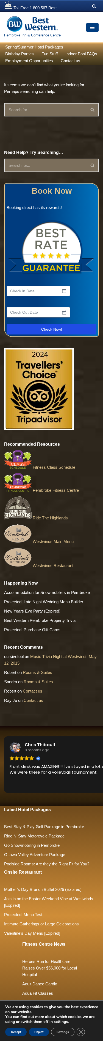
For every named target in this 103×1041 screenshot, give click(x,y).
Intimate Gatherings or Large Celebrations (41, 924)
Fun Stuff (49, 54)
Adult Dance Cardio (39, 984)
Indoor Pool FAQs (81, 54)
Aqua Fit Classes (37, 993)
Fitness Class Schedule (53, 467)
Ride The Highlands (50, 518)
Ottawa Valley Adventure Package (34, 854)
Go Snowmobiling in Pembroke (32, 845)
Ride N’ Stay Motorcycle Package (34, 836)
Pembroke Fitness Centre (55, 490)
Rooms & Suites (37, 672)
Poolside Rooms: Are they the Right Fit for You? (46, 864)
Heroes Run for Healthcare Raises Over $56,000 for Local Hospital (49, 968)
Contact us (70, 60)
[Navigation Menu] (92, 27)
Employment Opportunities (29, 60)
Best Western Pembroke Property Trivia (40, 620)
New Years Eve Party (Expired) (32, 611)
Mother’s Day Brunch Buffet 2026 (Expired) (43, 889)
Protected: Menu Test (23, 914)
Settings (63, 1032)
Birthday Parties (19, 54)
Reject (38, 1032)
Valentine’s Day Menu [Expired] (32, 933)
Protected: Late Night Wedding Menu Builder (43, 601)
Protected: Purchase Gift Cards (32, 629)
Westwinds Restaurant (52, 565)
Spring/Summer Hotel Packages (34, 47)
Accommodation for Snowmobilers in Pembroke (47, 592)
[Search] (94, 6)
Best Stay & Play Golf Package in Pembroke (44, 826)
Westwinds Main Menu (53, 541)
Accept (16, 1032)
